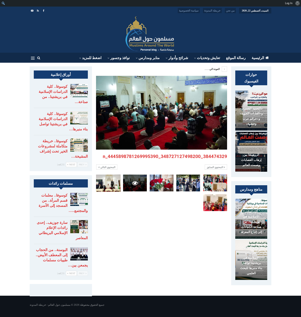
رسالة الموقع (236, 58)
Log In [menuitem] (288, 3)
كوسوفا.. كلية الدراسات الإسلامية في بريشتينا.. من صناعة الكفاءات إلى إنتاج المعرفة (251, 219)
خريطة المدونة (212, 10)
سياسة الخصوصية (189, 10)
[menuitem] (297, 3)
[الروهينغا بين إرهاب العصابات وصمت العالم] (251, 151)
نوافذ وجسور (120, 58)
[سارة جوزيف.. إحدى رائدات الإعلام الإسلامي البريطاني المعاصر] (79, 226)
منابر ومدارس (149, 58)
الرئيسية (258, 58)
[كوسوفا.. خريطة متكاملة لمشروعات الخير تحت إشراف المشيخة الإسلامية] (79, 145)
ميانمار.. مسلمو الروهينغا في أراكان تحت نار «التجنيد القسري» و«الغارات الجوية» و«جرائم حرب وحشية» (251, 108)
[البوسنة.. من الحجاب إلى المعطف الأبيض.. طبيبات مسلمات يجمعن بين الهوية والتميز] (79, 253)
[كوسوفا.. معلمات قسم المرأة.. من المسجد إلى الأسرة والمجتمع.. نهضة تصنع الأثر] (79, 199)
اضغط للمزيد (92, 58)
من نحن (230, 10)
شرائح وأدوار (178, 58)
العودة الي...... (212, 69)
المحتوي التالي (107, 167)
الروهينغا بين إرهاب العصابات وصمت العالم (251, 160)
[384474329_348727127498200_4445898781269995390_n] (215, 183)
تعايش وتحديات (208, 58)
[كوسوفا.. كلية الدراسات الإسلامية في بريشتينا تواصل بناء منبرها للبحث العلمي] (79, 117)
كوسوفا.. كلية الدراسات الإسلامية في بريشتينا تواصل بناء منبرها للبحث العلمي (251, 260)
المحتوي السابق (215, 167)
